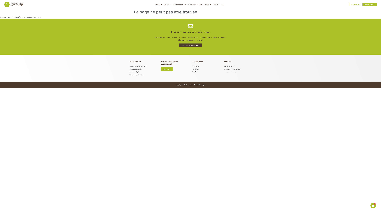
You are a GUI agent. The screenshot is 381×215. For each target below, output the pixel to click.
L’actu (157, 4)
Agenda (167, 4)
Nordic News (204, 4)
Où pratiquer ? (178, 4)
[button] (222, 4)
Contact (216, 4)
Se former (192, 4)
